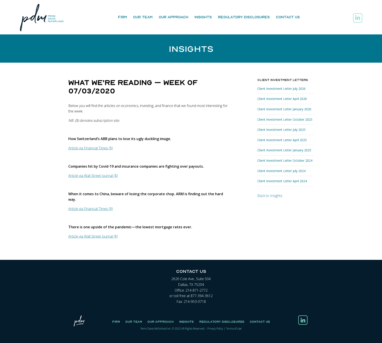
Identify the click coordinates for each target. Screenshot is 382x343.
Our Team (143, 17)
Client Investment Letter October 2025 (284, 119)
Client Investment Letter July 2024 (281, 171)
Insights (203, 17)
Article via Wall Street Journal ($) (93, 175)
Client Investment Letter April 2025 (282, 140)
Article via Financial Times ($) (90, 148)
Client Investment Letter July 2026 (281, 88)
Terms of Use (234, 328)
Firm (122, 17)
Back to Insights (269, 195)
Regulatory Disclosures (244, 17)
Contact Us (288, 17)
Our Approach (173, 17)
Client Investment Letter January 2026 (284, 109)
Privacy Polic (214, 328)
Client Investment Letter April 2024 (282, 181)
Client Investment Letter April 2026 (282, 99)
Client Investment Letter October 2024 (284, 160)
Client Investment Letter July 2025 (281, 129)
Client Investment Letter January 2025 (284, 150)
